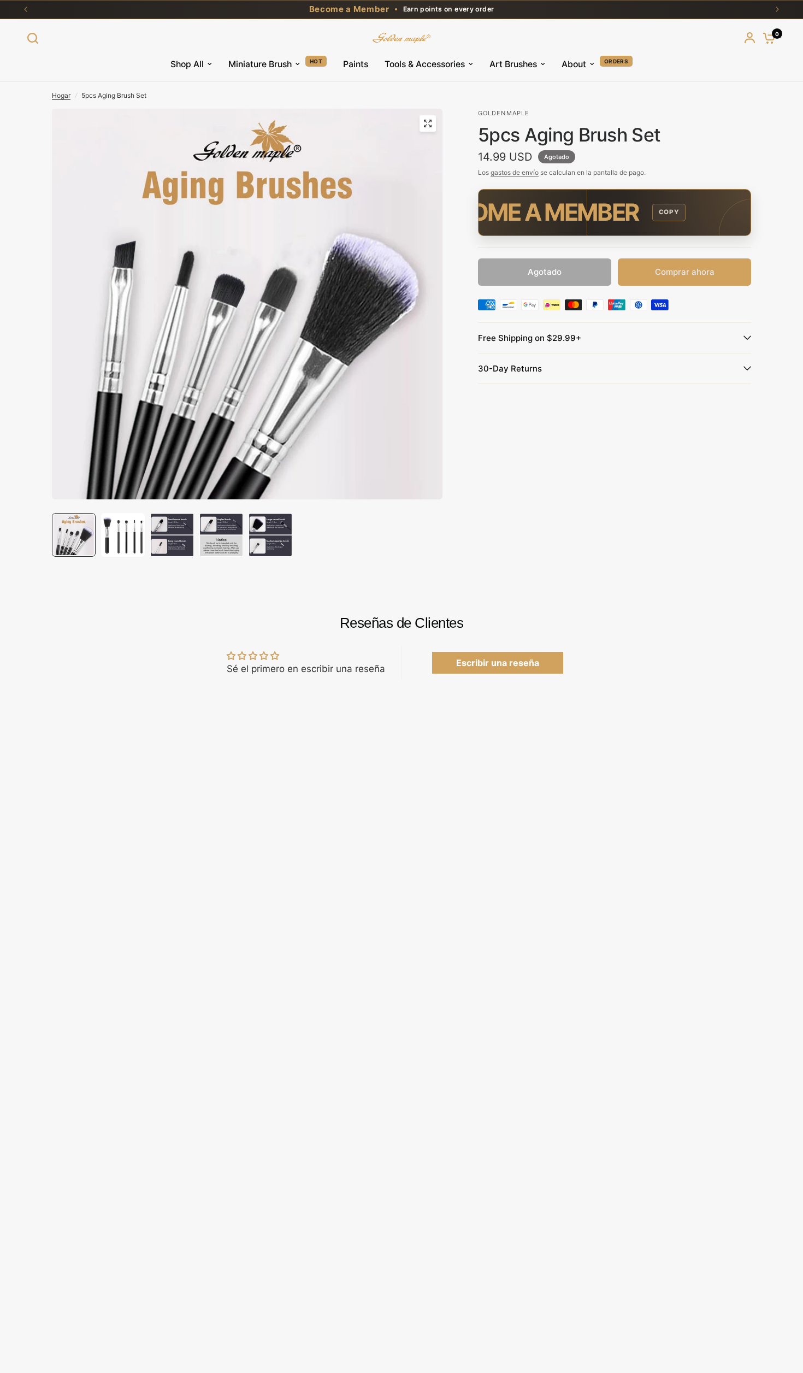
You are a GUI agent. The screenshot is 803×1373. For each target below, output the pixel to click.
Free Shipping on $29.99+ (529, 338)
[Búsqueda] (35, 38)
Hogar (61, 95)
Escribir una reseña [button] (497, 662)
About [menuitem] (574, 64)
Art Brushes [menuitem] (513, 64)
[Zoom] (428, 123)
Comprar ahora (685, 272)
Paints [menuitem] (355, 64)
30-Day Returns (510, 368)
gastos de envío (515, 172)
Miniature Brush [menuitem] (260, 64)
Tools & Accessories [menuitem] (425, 64)
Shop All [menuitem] (187, 64)
